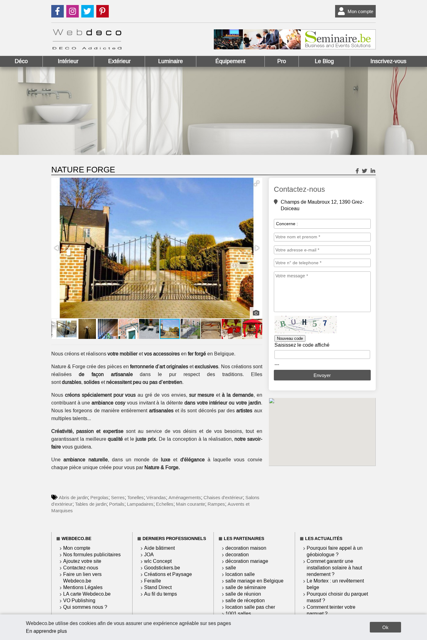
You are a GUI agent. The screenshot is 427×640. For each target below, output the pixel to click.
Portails (116, 504)
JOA (149, 554)
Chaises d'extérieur (223, 497)
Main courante (190, 504)
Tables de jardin (91, 504)
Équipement (230, 61)
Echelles (164, 504)
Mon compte (360, 11)
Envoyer (322, 375)
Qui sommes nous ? (85, 607)
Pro (281, 61)
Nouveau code (290, 338)
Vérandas (156, 497)
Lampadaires (140, 504)
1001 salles (238, 613)
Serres (118, 497)
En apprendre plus (46, 631)
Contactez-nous (80, 567)
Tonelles (135, 497)
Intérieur (68, 61)
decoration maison (245, 548)
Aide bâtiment (159, 548)
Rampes (216, 504)
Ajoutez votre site (82, 561)
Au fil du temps (160, 594)
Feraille (152, 581)
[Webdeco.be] (87, 47)
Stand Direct (158, 587)
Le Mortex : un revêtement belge (335, 584)
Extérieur (119, 61)
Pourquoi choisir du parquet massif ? (337, 597)
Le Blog (324, 61)
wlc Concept (158, 561)
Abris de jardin (73, 497)
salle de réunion (243, 594)
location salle (240, 574)
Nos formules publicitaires (92, 554)
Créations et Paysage (168, 574)
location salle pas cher (250, 607)
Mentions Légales (83, 587)
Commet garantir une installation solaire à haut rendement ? (334, 568)
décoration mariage (246, 561)
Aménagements (184, 497)
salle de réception (245, 600)
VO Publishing (79, 600)
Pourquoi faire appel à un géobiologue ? (335, 551)
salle (230, 567)
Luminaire (170, 61)
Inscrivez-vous (388, 61)
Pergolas (99, 497)
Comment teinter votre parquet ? (331, 610)
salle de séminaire (245, 587)
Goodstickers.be (162, 567)
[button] (257, 183)
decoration (237, 554)
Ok (385, 627)
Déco (21, 61)
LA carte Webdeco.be (87, 594)
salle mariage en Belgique (254, 581)
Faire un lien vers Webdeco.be (82, 577)
